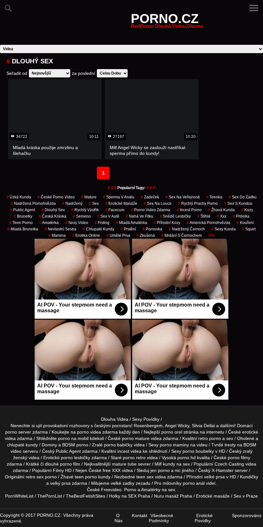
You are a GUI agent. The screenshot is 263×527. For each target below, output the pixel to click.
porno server (18, 432)
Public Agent (22, 210)
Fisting (102, 222)
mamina (57, 235)
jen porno (160, 470)
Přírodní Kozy (167, 222)
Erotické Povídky (204, 518)
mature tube (124, 464)
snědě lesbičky (175, 216)
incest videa (129, 451)
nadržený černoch (187, 229)
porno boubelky (198, 451)
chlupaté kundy (22, 444)
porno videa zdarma (97, 432)
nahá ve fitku (139, 216)
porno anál (194, 483)
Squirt (249, 229)
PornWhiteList (19, 496)
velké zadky (122, 483)
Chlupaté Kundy (98, 229)
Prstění (128, 229)
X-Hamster (222, 470)
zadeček (150, 197)
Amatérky (150, 489)
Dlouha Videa (114, 419)
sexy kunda (223, 229)
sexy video (76, 222)
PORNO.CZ (167, 22)
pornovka (152, 229)
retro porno (209, 438)
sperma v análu (118, 197)
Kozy (247, 210)
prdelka (241, 216)
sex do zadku (243, 197)
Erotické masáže (213, 496)
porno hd (186, 457)
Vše (211, 235)
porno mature (135, 438)
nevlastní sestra (60, 229)
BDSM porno (75, 444)
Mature (89, 197)
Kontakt (139, 515)
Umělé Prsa (118, 235)
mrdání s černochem (181, 235)
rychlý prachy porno (198, 203)
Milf (158, 464)
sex (94, 203)
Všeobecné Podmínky (161, 518)
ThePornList (49, 496)
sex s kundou (238, 203)
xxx (221, 216)
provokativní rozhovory (66, 425)
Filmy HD (62, 470)
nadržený (72, 203)
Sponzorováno (246, 515)
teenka (214, 197)
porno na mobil (73, 438)
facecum (114, 210)
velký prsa (60, 483)
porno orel (171, 432)
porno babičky (118, 444)
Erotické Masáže (121, 203)
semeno (82, 216)
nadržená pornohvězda (33, 203)
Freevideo (111, 489)
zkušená (146, 235)
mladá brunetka (22, 229)
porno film (70, 464)
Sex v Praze (245, 496)
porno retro (134, 457)
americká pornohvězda (208, 222)
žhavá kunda (221, 210)
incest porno (189, 210)
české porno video (56, 197)
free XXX (112, 470)
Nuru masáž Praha (173, 496)
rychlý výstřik (85, 210)
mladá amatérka (131, 222)
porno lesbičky (75, 457)
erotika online (86, 235)
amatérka (49, 222)
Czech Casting (229, 464)
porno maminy (174, 444)
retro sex (35, 476)
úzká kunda (18, 197)
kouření (245, 222)
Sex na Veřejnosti (182, 197)
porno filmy (239, 457)
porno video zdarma (150, 210)
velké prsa (214, 476)
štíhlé (203, 216)
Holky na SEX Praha (129, 496)
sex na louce (158, 203)
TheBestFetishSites (85, 496)
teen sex (145, 476)
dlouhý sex (53, 210)
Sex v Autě (108, 216)
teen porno (21, 222)
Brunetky (23, 216)
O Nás (119, 518)
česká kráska (52, 216)
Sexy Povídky (145, 419)
